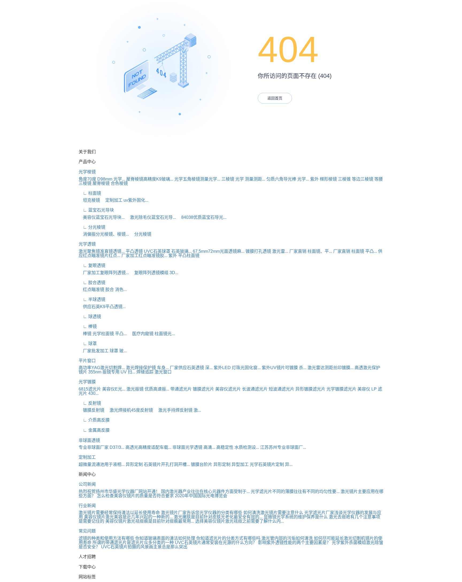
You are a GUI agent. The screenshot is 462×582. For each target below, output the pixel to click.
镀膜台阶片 (201, 464)
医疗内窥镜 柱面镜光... (151, 333)
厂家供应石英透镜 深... (191, 367)
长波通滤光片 (255, 389)
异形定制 (134, 464)
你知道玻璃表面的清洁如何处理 (165, 538)
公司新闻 (87, 484)
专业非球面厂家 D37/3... (101, 447)
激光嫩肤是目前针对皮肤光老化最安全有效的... (218, 517)
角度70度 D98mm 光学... (102, 179)
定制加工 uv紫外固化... (124, 200)
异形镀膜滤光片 (310, 389)
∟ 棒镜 (88, 326)
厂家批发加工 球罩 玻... (103, 351)
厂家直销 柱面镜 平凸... (355, 251)
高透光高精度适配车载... (148, 447)
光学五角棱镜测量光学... (197, 179)
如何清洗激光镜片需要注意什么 (273, 512)
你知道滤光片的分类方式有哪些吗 (228, 538)
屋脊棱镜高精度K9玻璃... (149, 179)
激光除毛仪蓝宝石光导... (151, 217)
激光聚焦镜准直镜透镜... (102, 251)
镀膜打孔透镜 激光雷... (266, 251)
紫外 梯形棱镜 (323, 179)
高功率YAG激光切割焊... (102, 367)
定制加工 (87, 457)
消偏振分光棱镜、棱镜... (104, 234)
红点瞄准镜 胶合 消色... (103, 289)
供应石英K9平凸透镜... (102, 306)
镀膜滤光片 (203, 389)
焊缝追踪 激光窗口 (154, 372)
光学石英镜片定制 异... (271, 464)
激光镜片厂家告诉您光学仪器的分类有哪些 (201, 512)
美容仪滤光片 (228, 389)
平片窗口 (87, 360)
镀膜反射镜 (91, 410)
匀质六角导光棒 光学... (287, 179)
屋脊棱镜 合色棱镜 (110, 183)
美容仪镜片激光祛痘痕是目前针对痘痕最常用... (149, 521)
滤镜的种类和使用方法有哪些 (106, 538)
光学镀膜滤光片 (341, 389)
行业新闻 (87, 505)
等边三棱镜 (362, 179)
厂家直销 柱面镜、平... (310, 251)
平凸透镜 (134, 251)
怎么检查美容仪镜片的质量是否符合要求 (135, 495)
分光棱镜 (140, 234)
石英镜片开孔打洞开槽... (167, 464)
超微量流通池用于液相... (102, 464)
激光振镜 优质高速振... (147, 389)
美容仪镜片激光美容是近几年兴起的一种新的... (128, 517)
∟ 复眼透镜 (92, 265)
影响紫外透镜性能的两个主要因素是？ (294, 542)
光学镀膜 (87, 382)
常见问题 (87, 531)
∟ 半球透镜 (92, 299)
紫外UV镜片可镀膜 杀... (284, 367)
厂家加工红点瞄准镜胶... (144, 255)
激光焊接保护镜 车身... (147, 367)
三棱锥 (344, 179)
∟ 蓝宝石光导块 (96, 210)
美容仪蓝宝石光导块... (102, 217)
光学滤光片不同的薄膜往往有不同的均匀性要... (295, 491)
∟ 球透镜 (90, 316)
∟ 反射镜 (90, 403)
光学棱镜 (87, 172)
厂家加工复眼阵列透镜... (104, 272)
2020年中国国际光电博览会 (201, 495)
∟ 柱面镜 (90, 193)
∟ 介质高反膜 (94, 420)
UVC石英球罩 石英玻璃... (168, 251)
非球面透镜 (89, 440)
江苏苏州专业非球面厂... (283, 447)
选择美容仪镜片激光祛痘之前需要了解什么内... (239, 521)
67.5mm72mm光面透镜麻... (218, 251)
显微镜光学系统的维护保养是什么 (296, 517)
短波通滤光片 (281, 389)
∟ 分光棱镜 (92, 227)
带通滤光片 (181, 389)
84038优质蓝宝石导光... (201, 217)
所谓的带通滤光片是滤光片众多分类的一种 (133, 542)
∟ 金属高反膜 (94, 430)
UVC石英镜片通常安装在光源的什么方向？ (216, 542)
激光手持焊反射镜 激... (177, 410)
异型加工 (240, 464)
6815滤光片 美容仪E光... (102, 389)
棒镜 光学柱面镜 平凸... (103, 333)
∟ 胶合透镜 (92, 282)
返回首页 (274, 98)
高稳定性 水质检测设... (237, 447)
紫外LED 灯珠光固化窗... (237, 367)
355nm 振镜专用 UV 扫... (111, 372)
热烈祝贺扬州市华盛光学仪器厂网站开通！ (119, 491)
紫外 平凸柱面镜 (183, 255)
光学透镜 (87, 244)
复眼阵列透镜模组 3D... (154, 272)
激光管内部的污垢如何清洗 (287, 538)
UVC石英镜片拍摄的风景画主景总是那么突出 (144, 547)
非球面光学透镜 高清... (193, 447)
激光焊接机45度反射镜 (129, 410)
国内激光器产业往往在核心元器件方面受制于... (205, 491)
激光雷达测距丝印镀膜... (330, 367)
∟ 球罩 (88, 343)
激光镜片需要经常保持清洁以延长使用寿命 (119, 512)
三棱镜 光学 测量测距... (243, 179)
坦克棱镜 (89, 200)
